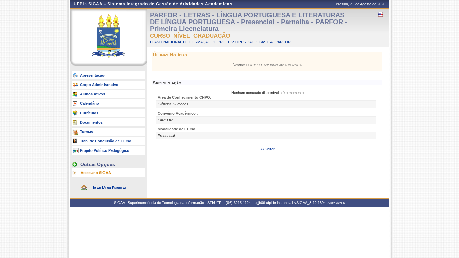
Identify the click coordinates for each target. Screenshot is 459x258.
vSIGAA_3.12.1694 (310, 203)
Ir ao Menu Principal (110, 188)
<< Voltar (267, 149)
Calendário (89, 103)
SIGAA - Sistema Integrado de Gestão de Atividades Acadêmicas (160, 4)
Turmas (86, 132)
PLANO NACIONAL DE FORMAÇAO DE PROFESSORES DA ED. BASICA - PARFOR (220, 42)
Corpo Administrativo (99, 85)
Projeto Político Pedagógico (104, 150)
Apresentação (92, 75)
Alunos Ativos (92, 94)
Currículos (89, 113)
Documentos (91, 122)
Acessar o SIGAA (96, 173)
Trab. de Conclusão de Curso (105, 141)
